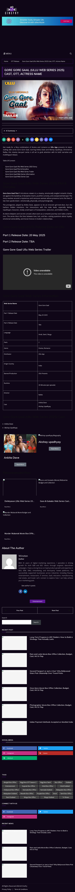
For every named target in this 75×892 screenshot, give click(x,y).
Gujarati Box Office (28, 786)
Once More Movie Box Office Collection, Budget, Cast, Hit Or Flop (49, 689)
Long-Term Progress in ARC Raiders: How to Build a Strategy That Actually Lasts (51, 638)
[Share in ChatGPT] (4, 140)
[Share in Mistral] (37, 140)
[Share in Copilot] (41, 140)
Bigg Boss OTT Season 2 (28, 782)
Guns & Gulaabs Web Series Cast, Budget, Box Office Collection (55, 501)
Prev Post (20, 610)
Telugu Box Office (30, 797)
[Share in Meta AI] (51, 140)
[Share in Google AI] (13, 140)
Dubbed (68, 782)
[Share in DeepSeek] (32, 140)
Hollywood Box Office (11, 790)
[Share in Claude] (9, 140)
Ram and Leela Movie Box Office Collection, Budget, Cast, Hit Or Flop (51, 655)
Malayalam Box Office (63, 790)
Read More (7, 507)
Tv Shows (66, 797)
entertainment (37, 601)
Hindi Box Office (47, 786)
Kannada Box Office (29, 790)
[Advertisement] (37, 36)
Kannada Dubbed (46, 790)
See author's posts (28, 586)
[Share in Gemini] (18, 140)
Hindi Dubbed (65, 786)
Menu (8, 53)
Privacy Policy (6, 889)
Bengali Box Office (10, 782)
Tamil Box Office (65, 793)
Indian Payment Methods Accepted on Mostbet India (51, 722)
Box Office (58, 782)
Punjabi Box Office (43, 793)
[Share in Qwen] (46, 140)
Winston (23, 555)
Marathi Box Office (27, 793)
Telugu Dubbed (49, 797)
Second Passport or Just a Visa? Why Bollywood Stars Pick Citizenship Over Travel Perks (50, 672)
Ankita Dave (11, 457)
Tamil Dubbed (10, 797)
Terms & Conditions (21, 889)
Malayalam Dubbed (10, 793)
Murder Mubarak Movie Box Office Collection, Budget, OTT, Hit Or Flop (19, 533)
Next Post (55, 610)
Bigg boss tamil (45, 782)
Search (4, 618)
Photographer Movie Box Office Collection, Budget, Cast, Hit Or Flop (51, 706)
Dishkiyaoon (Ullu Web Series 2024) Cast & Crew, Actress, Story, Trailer (19, 501)
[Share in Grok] (23, 140)
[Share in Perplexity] (27, 140)
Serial (55, 793)
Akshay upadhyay (49, 442)
